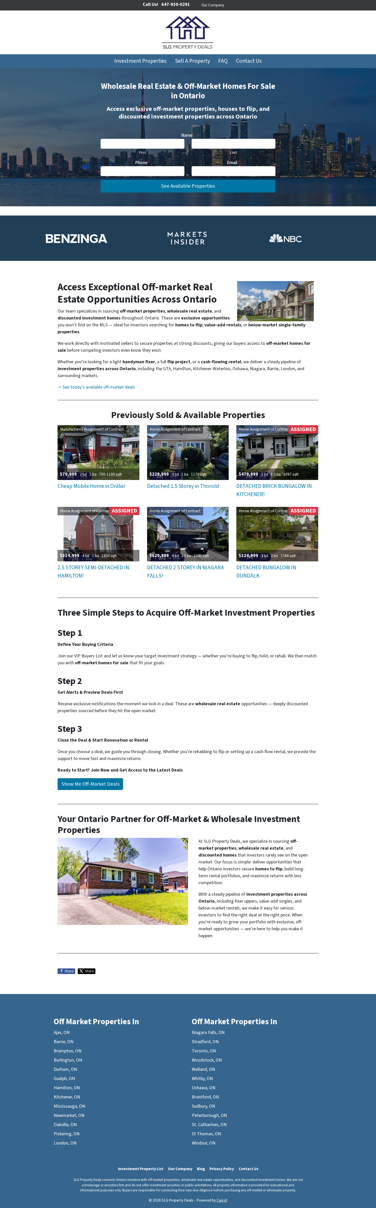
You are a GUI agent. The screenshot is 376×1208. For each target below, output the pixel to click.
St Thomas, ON (206, 1134)
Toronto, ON (204, 1051)
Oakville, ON (65, 1124)
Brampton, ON (67, 1051)
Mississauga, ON (69, 1106)
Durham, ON (65, 1069)
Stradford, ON (205, 1042)
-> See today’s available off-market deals (96, 387)
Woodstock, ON (207, 1060)
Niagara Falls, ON (208, 1032)
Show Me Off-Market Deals (90, 784)
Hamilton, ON (67, 1088)
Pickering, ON (67, 1134)
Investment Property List (140, 1169)
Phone (142, 162)
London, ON (65, 1143)
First (142, 152)
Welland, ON (203, 1069)
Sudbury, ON (203, 1106)
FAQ (223, 61)
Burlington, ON (68, 1060)
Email (233, 162)
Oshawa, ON (203, 1088)
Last (233, 152)
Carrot (222, 1200)
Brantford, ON (205, 1097)
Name (188, 135)
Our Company (213, 5)
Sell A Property (192, 61)
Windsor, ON (203, 1143)
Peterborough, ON (209, 1115)
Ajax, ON (62, 1032)
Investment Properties (140, 61)
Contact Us (249, 61)
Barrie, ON (63, 1042)
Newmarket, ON (69, 1115)
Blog (201, 1169)
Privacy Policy (221, 1169)
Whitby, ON (202, 1078)
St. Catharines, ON (209, 1124)
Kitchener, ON (67, 1097)
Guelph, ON (64, 1078)
